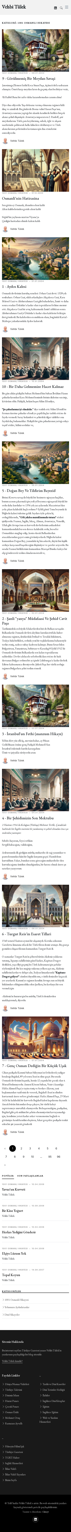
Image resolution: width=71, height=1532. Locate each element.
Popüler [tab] (8, 1176)
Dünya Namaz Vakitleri (17, 1384)
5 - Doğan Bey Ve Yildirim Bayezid (28, 490)
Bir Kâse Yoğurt (12, 1211)
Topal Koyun (11, 1275)
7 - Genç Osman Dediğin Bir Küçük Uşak (34, 1065)
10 (32, 1156)
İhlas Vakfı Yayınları (15, 1474)
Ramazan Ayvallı (13, 1423)
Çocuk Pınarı (12, 1406)
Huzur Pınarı (12, 1401)
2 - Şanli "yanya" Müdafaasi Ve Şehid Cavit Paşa (34, 621)
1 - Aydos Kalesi (14, 286)
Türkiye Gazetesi (14, 1452)
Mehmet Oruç (12, 1418)
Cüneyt (45, 1511)
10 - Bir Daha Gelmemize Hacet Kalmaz (33, 386)
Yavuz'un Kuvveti (13, 1189)
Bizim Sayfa (11, 1480)
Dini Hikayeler (12, 1314)
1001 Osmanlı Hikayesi (17, 1299)
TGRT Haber (12, 1457)
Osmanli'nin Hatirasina (20, 198)
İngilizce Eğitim (50, 1412)
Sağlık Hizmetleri (14, 1463)
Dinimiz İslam (12, 1395)
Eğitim (45, 1406)
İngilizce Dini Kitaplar (53, 1401)
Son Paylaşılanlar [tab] (30, 1176)
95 (50, 1156)
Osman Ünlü (11, 1412)
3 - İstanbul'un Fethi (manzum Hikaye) (32, 733)
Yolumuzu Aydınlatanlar (17, 1307)
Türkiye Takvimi (13, 1389)
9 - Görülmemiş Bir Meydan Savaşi (28, 78)
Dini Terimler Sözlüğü (53, 1389)
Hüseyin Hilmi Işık (14, 1446)
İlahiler (46, 1395)
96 (58, 1156)
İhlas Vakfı (10, 1469)
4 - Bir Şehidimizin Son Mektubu (28, 817)
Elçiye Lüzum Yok (14, 1253)
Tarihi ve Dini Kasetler (54, 1384)
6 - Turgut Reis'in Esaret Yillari (26, 933)
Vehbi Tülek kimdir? (12, 1361)
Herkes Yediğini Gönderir (19, 1232)
